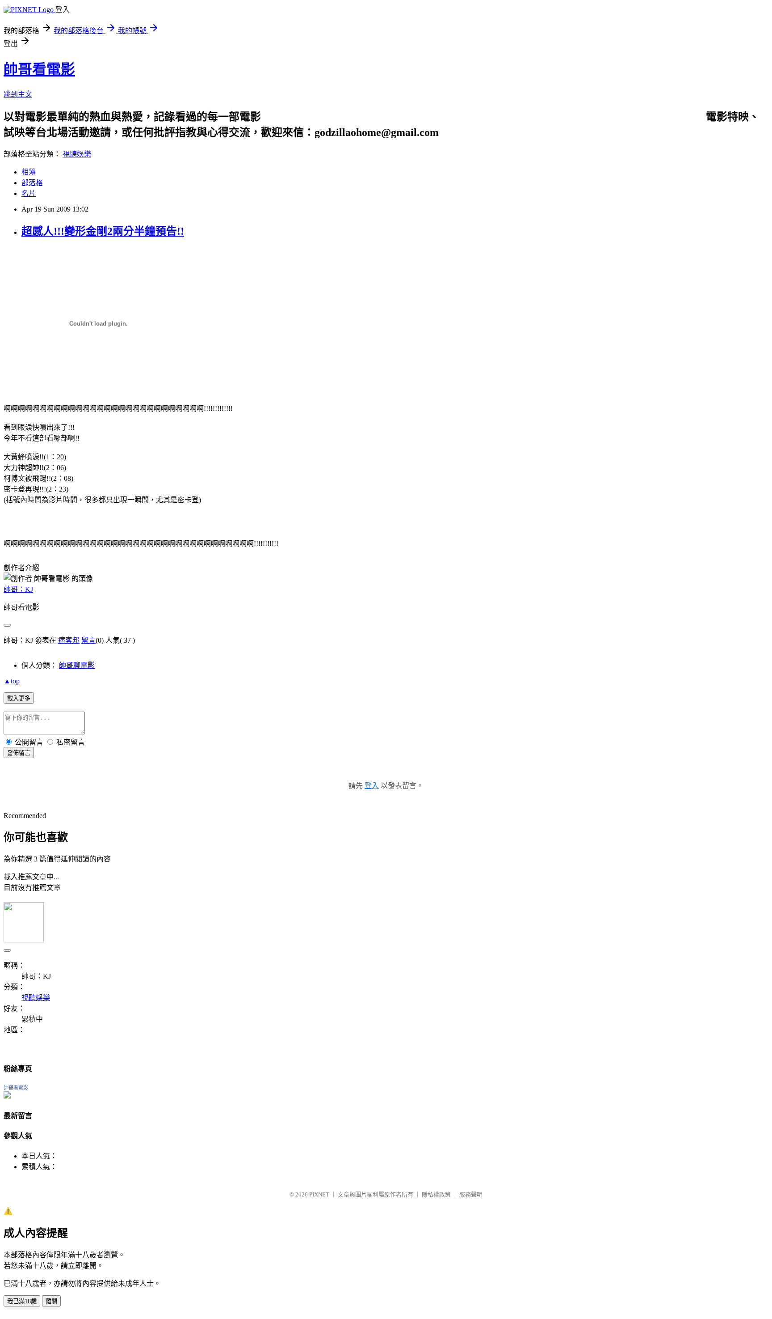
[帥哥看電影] (7, 1096)
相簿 (28, 172)
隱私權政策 (436, 1194)
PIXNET (319, 1194)
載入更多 (18, 698)
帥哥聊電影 (77, 665)
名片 (28, 193)
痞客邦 (69, 640)
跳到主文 (18, 94)
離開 (51, 1301)
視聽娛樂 (77, 154)
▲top (12, 681)
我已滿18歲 (22, 1301)
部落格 (32, 183)
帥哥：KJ (18, 589)
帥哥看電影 (39, 69)
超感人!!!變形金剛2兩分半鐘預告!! (102, 231)
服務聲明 (470, 1194)
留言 (88, 640)
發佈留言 (18, 753)
